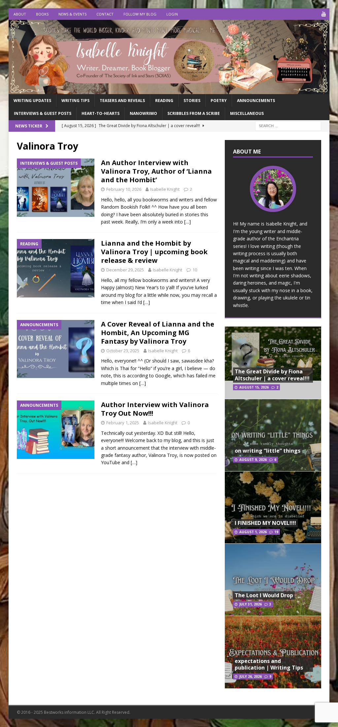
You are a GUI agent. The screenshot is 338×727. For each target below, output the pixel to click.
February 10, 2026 (123, 189)
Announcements (256, 100)
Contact (105, 14)
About (20, 14)
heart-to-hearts (100, 113)
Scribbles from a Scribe (193, 113)
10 (194, 270)
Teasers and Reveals (122, 100)
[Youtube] (323, 14)
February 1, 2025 (122, 423)
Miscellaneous (247, 113)
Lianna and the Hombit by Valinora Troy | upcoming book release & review (154, 252)
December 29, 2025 (125, 270)
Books (42, 14)
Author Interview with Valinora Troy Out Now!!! (155, 409)
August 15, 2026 (254, 387)
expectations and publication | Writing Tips (269, 664)
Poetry (219, 100)
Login (172, 14)
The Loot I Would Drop (264, 595)
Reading (164, 100)
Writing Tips (75, 100)
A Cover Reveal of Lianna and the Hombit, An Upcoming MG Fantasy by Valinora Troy (157, 333)
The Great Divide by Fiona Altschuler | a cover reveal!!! (272, 375)
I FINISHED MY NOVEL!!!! (265, 523)
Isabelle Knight (165, 189)
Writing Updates (32, 100)
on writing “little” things (267, 450)
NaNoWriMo (143, 113)
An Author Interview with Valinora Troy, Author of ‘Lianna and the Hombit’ (156, 171)
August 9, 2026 (253, 459)
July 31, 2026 (250, 604)
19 (276, 532)
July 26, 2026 (250, 676)
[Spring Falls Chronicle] (169, 90)
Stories (192, 100)
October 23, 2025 (122, 351)
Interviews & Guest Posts (42, 113)
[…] (187, 222)
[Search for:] (288, 125)
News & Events (72, 14)
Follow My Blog (139, 14)
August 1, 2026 (253, 532)
